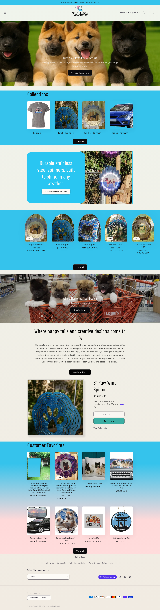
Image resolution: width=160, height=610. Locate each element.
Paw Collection (64, 132)
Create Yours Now (80, 73)
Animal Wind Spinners (116, 244)
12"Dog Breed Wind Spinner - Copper (143, 245)
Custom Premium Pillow (94, 483)
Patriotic (37, 132)
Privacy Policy (80, 563)
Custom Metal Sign (94, 538)
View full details (100, 428)
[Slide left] (74, 260)
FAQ (70, 563)
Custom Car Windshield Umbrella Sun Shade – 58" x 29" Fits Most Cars (121, 485)
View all (80, 141)
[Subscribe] (66, 577)
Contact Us (61, 563)
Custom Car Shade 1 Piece (38, 538)
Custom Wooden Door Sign (121, 538)
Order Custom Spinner (56, 191)
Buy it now (109, 421)
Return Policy (108, 563)
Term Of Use (94, 563)
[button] (4, 12)
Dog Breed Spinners (92, 132)
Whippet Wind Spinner (36, 244)
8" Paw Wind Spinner (62, 244)
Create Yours (80, 310)
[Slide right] (85, 260)
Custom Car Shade (120, 132)
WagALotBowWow (39, 606)
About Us (50, 563)
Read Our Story (80, 372)
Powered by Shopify (54, 606)
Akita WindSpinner (89, 244)
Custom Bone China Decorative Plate (66, 539)
